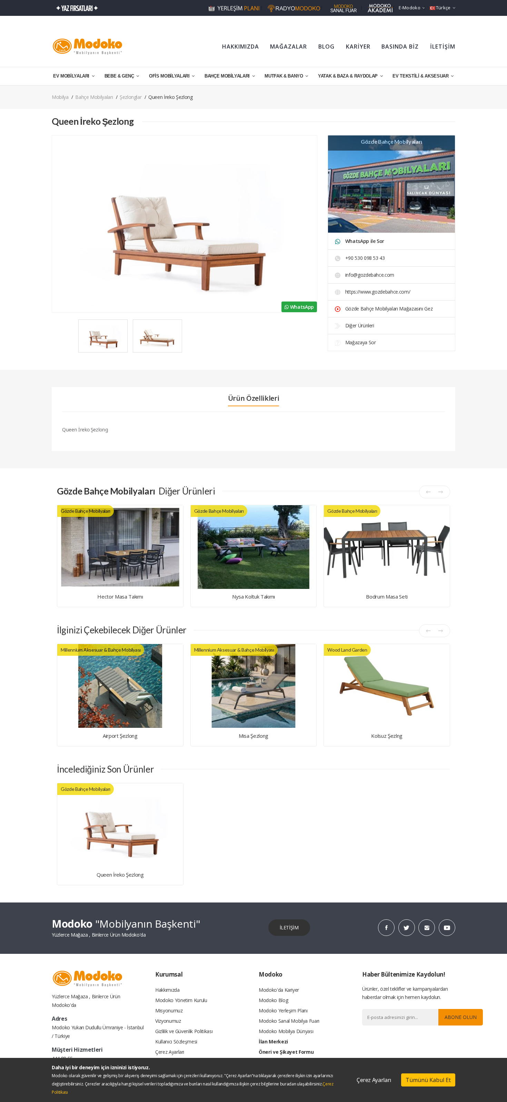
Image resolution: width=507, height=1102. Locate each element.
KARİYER (358, 46)
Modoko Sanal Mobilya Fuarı (289, 1021)
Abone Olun (461, 1017)
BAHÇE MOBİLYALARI (228, 76)
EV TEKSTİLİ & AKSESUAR (421, 76)
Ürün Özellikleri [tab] (253, 398)
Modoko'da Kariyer (279, 990)
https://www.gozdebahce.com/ (377, 291)
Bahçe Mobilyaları (94, 97)
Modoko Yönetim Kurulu (181, 1000)
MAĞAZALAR (288, 46)
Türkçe (443, 7)
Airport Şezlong (120, 735)
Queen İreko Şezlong (120, 874)
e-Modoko (409, 7)
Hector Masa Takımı (120, 596)
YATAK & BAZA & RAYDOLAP (348, 76)
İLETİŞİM (442, 46)
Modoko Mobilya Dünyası (286, 1031)
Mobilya (60, 97)
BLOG (326, 46)
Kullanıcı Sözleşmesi (176, 1041)
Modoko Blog (273, 1000)
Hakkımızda (167, 990)
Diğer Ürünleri (359, 325)
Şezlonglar (131, 97)
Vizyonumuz (168, 1021)
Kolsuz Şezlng (386, 735)
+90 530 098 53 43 (364, 258)
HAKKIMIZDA (240, 46)
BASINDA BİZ (400, 46)
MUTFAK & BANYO (284, 76)
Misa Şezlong (253, 735)
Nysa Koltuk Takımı (253, 596)
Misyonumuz (169, 1010)
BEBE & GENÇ (120, 76)
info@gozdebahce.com (369, 275)
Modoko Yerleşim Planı (283, 1010)
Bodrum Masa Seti (386, 596)
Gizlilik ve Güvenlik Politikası (183, 1031)
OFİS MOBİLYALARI (170, 76)
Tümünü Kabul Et (428, 1080)
